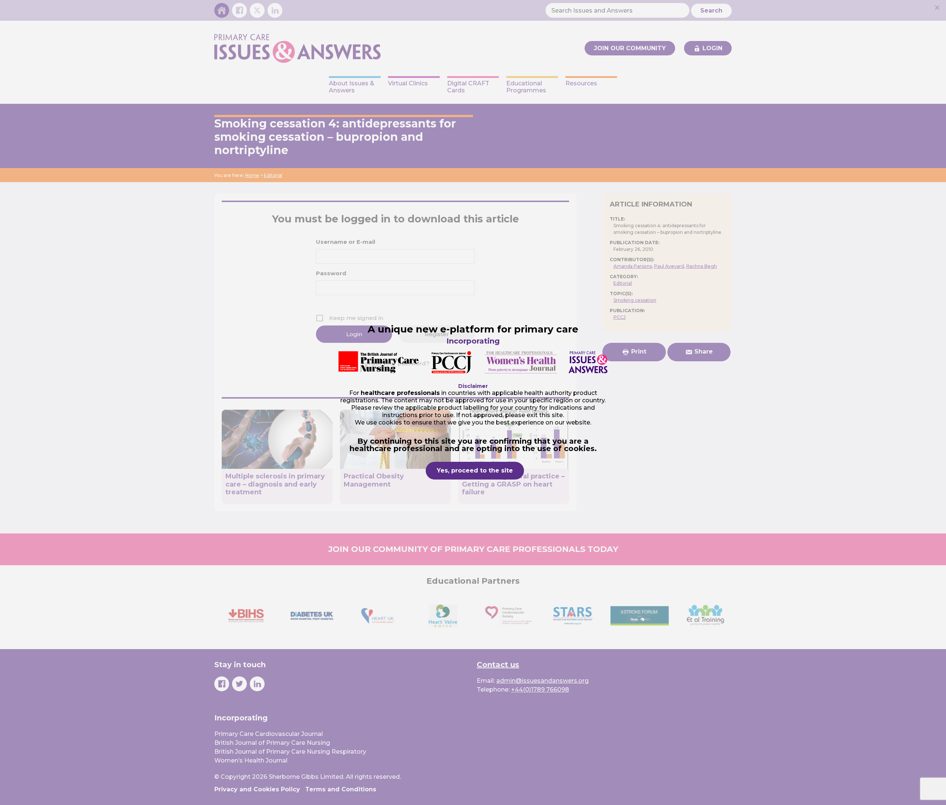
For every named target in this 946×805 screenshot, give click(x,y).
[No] (936, 7)
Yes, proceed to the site (475, 470)
